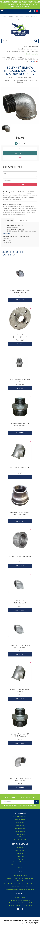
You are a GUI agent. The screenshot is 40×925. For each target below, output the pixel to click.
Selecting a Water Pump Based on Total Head (20, 889)
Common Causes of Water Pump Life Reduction (20, 881)
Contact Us (34, 16)
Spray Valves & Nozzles (20, 816)
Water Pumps (20, 822)
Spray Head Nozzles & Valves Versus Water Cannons (20, 884)
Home (4, 16)
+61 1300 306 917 (31, 46)
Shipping (20, 859)
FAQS (20, 867)
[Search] (35, 41)
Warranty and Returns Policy (20, 865)
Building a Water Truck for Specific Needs (20, 878)
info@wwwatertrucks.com (28, 49)
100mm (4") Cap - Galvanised (20, 556)
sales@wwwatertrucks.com (21, 900)
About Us (10, 16)
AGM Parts (20, 837)
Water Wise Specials (20, 840)
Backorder (20, 432)
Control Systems (20, 831)
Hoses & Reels (20, 834)
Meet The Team (19, 16)
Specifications (22, 220)
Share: (28, 61)
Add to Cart (20, 153)
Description (8, 220)
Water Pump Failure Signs (20, 886)
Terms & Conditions (22, 805)
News (27, 16)
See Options (20, 344)
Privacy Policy (32, 805)
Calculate (20, 184)
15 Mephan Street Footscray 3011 (21, 903)
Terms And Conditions (20, 862)
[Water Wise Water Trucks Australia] (20, 29)
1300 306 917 (21, 897)
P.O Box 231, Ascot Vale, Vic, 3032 (21, 906)
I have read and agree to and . (21, 805)
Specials (20, 20)
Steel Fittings (20, 825)
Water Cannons (20, 828)
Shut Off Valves (20, 819)
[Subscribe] (36, 802)
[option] (20, 105)
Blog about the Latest (20, 875)
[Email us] (18, 909)
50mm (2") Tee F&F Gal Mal (20, 468)
